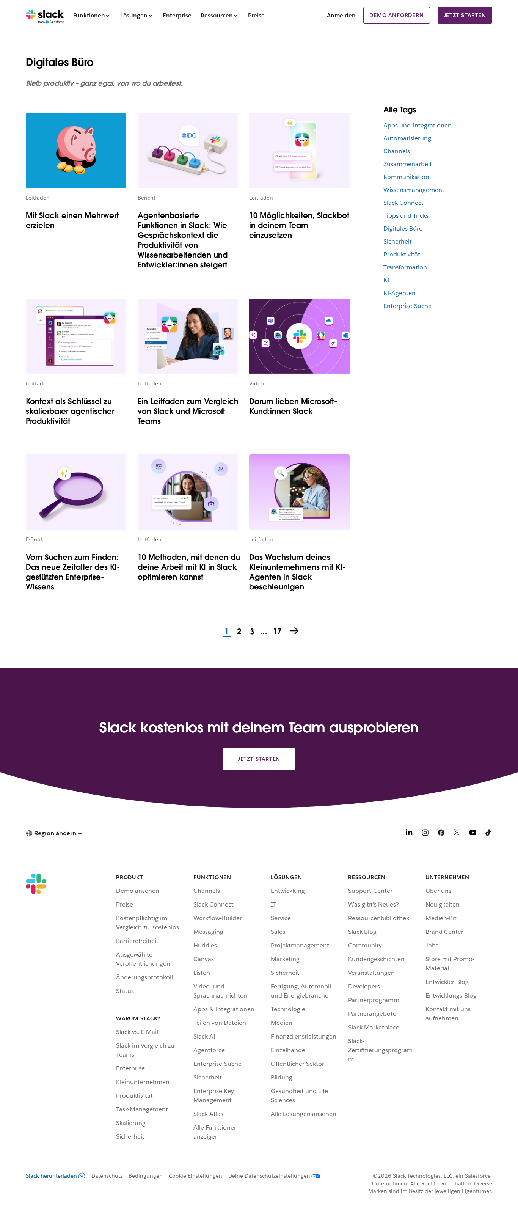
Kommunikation (406, 177)
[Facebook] (441, 834)
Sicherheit (397, 241)
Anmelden (341, 15)
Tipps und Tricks (406, 216)
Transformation (405, 267)
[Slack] (45, 15)
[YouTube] (472, 834)
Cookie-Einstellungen (195, 1175)
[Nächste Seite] (295, 631)
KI (386, 280)
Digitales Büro (403, 229)
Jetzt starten (465, 15)
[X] (457, 834)
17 (276, 632)
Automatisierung (407, 138)
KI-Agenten (399, 293)
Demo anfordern (396, 15)
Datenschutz (106, 1175)
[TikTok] (488, 834)
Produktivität (401, 254)
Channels (396, 151)
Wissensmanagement (413, 190)
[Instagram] (425, 834)
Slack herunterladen (51, 1175)
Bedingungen (146, 1175)
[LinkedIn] (409, 834)
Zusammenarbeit (407, 164)
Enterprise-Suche (407, 306)
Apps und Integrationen (417, 125)
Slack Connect (403, 203)
